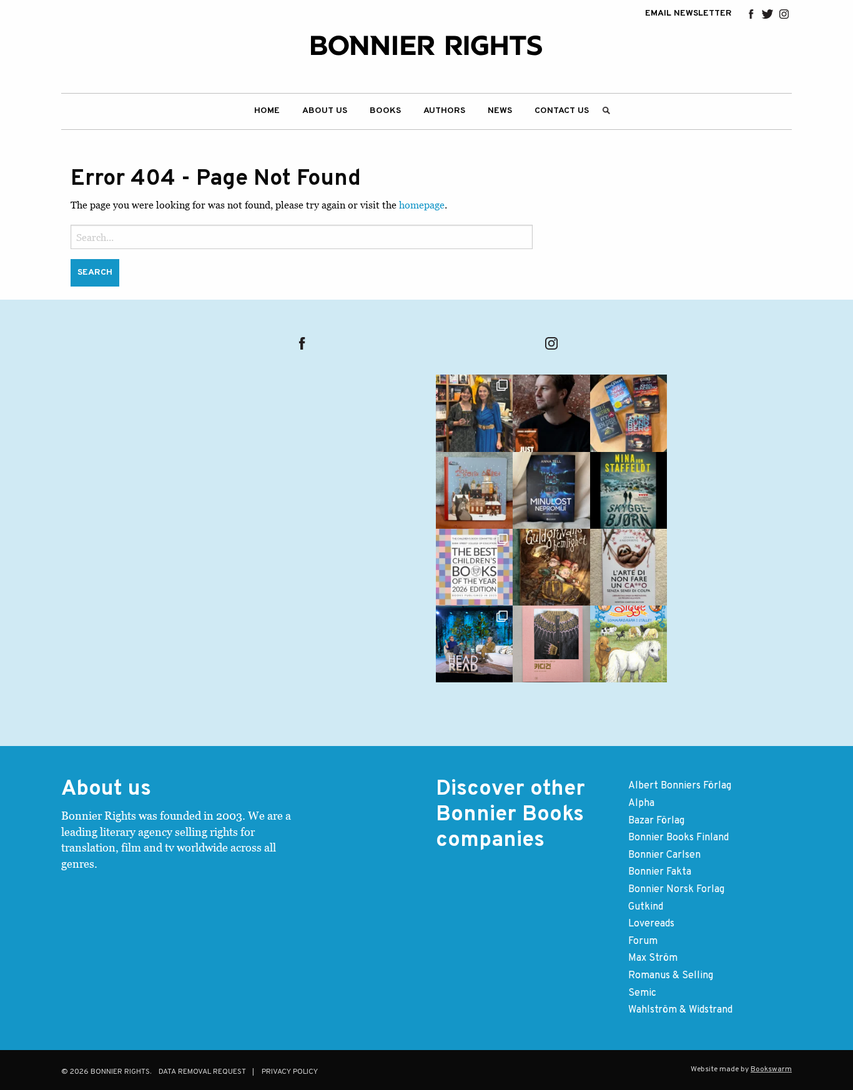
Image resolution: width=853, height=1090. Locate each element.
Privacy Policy (290, 1072)
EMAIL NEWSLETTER (688, 14)
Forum (643, 941)
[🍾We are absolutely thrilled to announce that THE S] (474, 567)
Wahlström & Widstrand (680, 1010)
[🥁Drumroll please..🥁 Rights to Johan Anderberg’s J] (551, 413)
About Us (324, 111)
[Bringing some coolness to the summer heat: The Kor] (474, 490)
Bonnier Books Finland (678, 838)
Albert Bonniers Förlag (679, 786)
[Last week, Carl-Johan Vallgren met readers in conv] (474, 644)
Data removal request (202, 1072)
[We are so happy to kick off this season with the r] (474, 413)
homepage (422, 204)
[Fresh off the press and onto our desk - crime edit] (628, 413)
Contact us (562, 111)
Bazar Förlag (656, 821)
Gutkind (645, 907)
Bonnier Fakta (659, 872)
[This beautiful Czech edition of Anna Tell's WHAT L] (551, 490)
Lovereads (651, 924)
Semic (642, 993)
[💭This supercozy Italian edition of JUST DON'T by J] (628, 567)
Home (267, 111)
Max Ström (653, 958)
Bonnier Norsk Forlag (676, 889)
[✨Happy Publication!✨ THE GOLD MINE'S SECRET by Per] (551, 567)
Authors (444, 111)
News (500, 111)
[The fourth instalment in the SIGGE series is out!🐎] (628, 644)
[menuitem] (267, 111)
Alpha (641, 803)
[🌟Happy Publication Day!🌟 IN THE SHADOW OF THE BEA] (628, 490)
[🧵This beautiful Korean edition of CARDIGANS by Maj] (551, 644)
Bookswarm (771, 1069)
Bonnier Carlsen (664, 855)
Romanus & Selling (670, 976)
